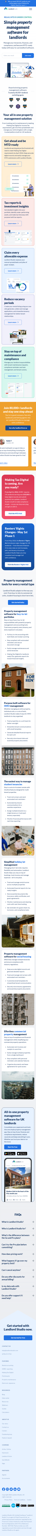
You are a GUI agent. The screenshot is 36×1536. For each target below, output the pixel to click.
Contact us (5, 1427)
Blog (3, 1394)
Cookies (29, 1500)
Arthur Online (6, 1449)
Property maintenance (9, 1379)
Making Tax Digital (7, 1372)
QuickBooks (6, 1460)
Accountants (6, 1478)
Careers (4, 1431)
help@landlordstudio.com (10, 1350)
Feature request (7, 1438)
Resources (5, 1401)
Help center (5, 1398)
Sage (3, 1463)
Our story (5, 1423)
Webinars (5, 1405)
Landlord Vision (7, 1456)
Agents (4, 1475)
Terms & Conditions (19, 1500)
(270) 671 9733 (6, 1354)
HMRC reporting (7, 1369)
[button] (31, 9)
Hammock (5, 1453)
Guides (4, 1409)
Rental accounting (7, 1365)
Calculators (5, 1412)
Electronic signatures (8, 1383)
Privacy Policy (8, 1500)
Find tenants (6, 1376)
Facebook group (7, 1434)
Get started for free (18, 1338)
